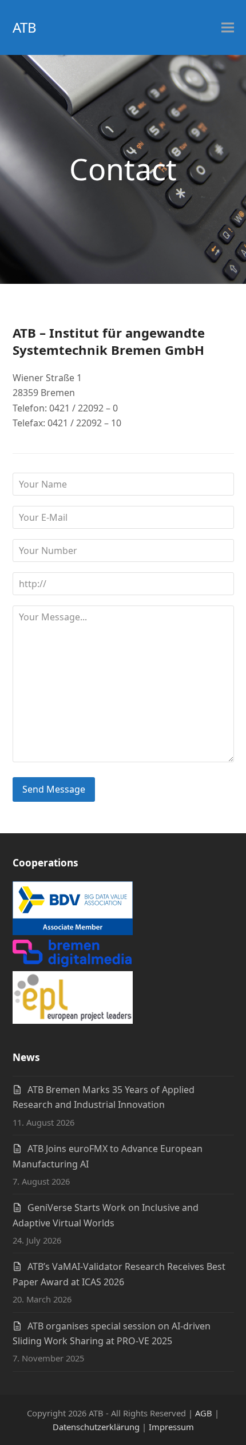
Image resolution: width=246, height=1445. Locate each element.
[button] (227, 28)
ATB (25, 27)
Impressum (171, 1426)
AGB (203, 1413)
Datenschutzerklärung (96, 1426)
